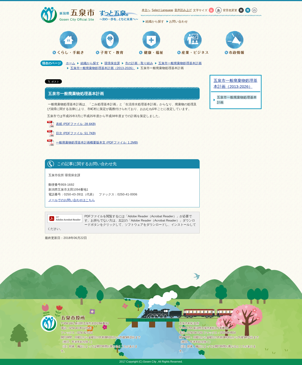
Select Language (162, 10)
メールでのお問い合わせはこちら (71, 200)
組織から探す (154, 21)
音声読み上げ (183, 10)
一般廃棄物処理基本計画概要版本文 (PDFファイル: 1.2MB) (97, 142)
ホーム (70, 63)
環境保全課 (112, 63)
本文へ (146, 10)
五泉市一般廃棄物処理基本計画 (180, 63)
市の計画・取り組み (139, 63)
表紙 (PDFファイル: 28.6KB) (76, 124)
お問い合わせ (178, 21)
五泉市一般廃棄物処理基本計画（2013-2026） (102, 68)
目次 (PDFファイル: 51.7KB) (76, 133)
